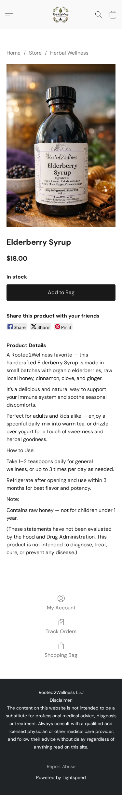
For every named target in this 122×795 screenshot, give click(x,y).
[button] (61, 14)
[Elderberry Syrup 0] (61, 145)
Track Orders (61, 631)
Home (13, 52)
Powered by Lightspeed (61, 777)
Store (35, 52)
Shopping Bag (61, 655)
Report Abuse (61, 766)
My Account (61, 607)
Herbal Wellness (69, 52)
